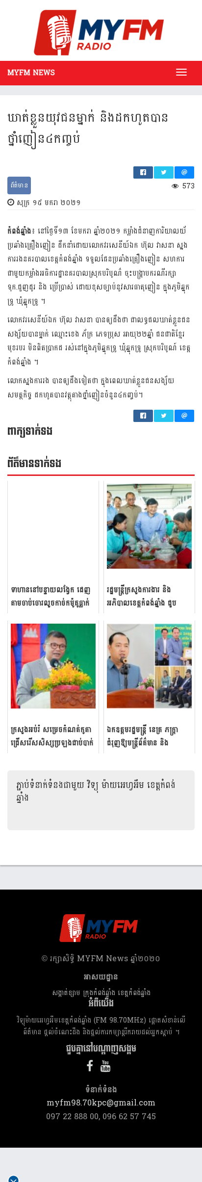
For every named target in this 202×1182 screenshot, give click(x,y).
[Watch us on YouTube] (108, 1068)
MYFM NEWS (31, 73)
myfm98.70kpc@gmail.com (101, 1103)
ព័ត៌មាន (19, 185)
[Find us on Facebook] (92, 1068)
